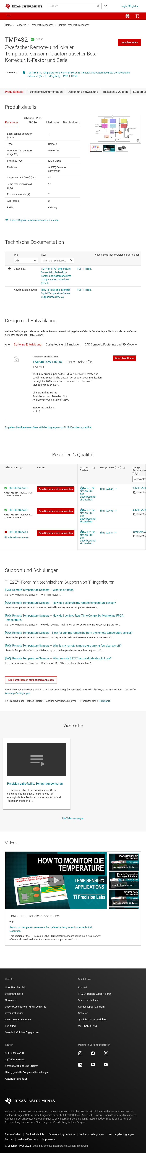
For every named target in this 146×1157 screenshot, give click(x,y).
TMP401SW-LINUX (47, 362)
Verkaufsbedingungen (92, 1134)
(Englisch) (54, 76)
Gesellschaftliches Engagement (22, 1032)
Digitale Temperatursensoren (73, 25)
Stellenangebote (14, 993)
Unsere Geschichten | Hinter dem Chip (25, 1006)
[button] (9, 16)
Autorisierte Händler (16, 1078)
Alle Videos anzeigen (73, 818)
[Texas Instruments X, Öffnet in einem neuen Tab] (106, 1054)
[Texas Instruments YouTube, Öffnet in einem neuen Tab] (106, 1065)
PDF (65, 76)
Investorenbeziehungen (18, 1019)
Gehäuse (83, 1013)
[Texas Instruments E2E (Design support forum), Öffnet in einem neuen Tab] (93, 1065)
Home (8, 25)
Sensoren (21, 25)
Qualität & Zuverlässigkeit (92, 1019)
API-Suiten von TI (14, 1053)
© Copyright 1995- (18, 1145)
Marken (9, 1139)
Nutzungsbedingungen (17, 693)
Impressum (48, 1139)
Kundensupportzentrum (91, 1006)
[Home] (23, 6)
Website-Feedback (28, 1139)
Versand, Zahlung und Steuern (21, 1065)
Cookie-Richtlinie (35, 1134)
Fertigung (10, 1025)
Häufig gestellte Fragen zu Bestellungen (27, 1072)
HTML (74, 76)
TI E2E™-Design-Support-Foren (94, 993)
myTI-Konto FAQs (87, 1025)
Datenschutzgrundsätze (61, 1134)
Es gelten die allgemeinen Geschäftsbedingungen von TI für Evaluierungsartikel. (48, 427)
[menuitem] (127, 16)
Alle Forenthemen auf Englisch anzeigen (31, 679)
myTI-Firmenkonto (15, 1059)
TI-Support (104, 701)
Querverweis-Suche (88, 1000)
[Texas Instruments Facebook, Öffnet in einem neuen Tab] (93, 1054)
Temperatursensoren (41, 25)
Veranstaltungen (14, 1013)
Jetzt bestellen (129, 42)
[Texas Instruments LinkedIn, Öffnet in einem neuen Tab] (80, 1065)
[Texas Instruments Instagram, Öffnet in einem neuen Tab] (80, 1054)
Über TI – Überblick (15, 987)
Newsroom (11, 1000)
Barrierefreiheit (13, 1134)
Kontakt (82, 987)
